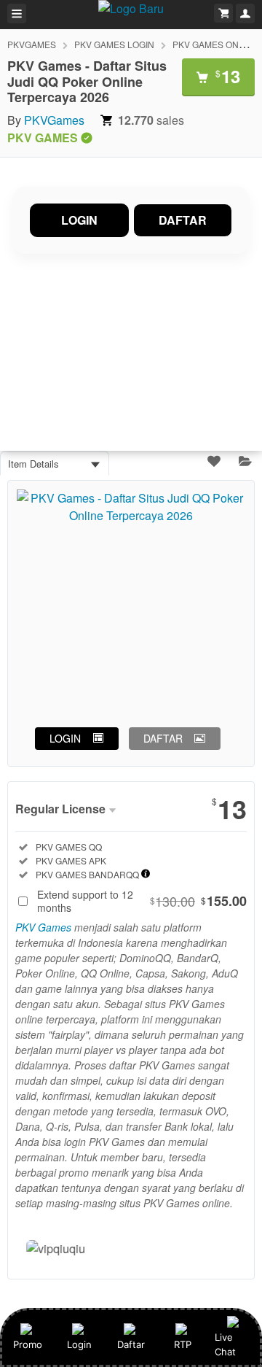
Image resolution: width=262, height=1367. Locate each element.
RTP (182, 1344)
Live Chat (225, 1344)
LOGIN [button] (65, 738)
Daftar (131, 1344)
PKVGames (54, 120)
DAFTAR (183, 220)
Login (79, 1344)
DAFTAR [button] (163, 738)
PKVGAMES (31, 44)
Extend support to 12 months (142, 901)
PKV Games (43, 927)
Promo (27, 1344)
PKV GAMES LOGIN (114, 44)
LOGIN (79, 220)
